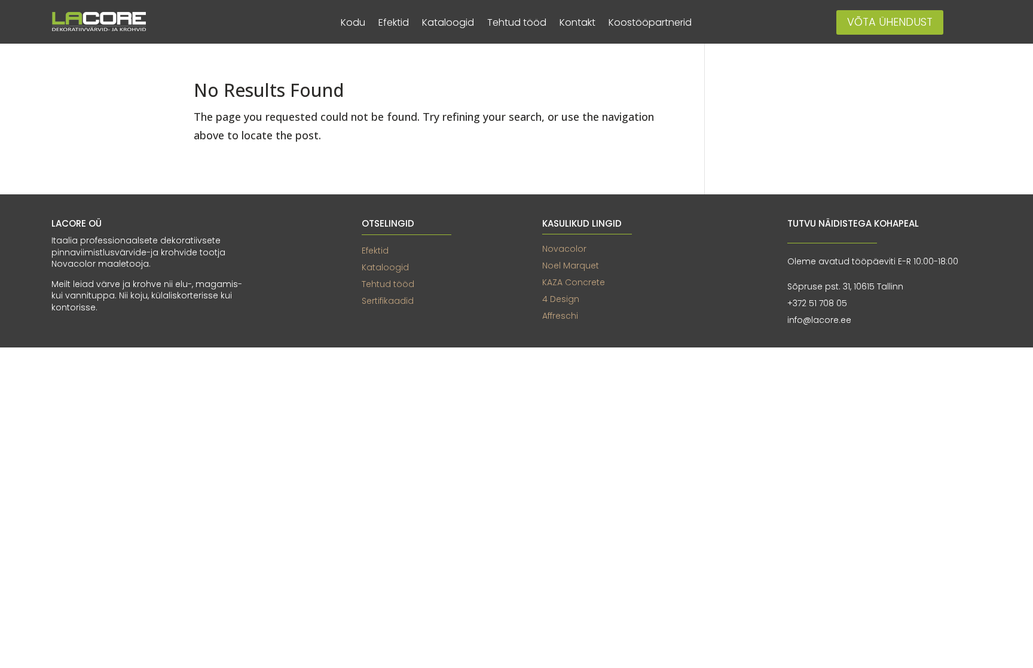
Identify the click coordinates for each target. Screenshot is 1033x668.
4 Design (560, 299)
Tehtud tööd (516, 24)
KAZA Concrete (573, 282)
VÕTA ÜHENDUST (890, 21)
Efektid (393, 24)
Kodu (353, 24)
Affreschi (560, 316)
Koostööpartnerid (650, 24)
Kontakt (577, 24)
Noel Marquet (570, 266)
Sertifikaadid (388, 301)
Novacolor (564, 249)
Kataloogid (448, 24)
